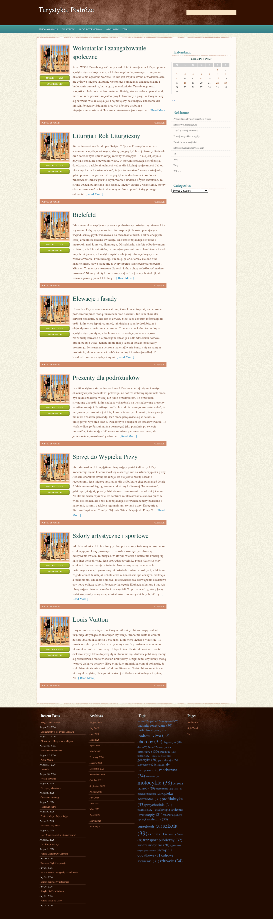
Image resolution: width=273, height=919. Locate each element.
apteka (154, 721)
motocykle (154, 782)
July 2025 (94, 797)
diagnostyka (172, 742)
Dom (152, 747)
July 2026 (94, 728)
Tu (174, 153)
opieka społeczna (149, 793)
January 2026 (96, 762)
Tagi (125, 29)
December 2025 (97, 768)
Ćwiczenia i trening (50, 797)
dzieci (162, 747)
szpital (157, 833)
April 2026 (95, 745)
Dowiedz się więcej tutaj (184, 141)
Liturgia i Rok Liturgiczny (106, 135)
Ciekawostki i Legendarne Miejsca (57, 741)
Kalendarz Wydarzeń (50, 825)
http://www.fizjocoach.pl (185, 124)
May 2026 (94, 739)
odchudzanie (164, 788)
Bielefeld (84, 214)
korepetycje (146, 764)
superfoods (149, 826)
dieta (142, 747)
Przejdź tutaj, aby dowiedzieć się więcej (192, 118)
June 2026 (94, 733)
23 (225, 82)
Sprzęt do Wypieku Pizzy (105, 456)
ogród (177, 788)
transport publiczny (162, 840)
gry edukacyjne (168, 760)
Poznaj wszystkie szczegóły (186, 136)
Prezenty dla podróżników (106, 377)
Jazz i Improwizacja (50, 844)
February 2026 (97, 757)
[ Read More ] (93, 194)
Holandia (45, 769)
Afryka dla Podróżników (52, 891)
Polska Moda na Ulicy (51, 900)
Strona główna (48, 29)
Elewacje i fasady (95, 298)
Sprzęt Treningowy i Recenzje (55, 881)
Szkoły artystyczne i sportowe (110, 535)
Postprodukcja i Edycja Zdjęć (54, 816)
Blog (175, 159)
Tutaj (175, 165)
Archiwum (112, 29)
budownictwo (153, 735)
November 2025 (97, 774)
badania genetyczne (154, 725)
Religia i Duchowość (50, 722)
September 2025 (97, 785)
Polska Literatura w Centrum (54, 853)
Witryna (177, 170)
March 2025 (95, 820)
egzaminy (167, 752)
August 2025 (96, 791)
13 (201, 78)
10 (177, 78)
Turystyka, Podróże (66, 9)
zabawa (154, 850)
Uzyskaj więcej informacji (185, 130)
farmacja (144, 755)
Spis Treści (68, 29)
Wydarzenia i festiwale (51, 750)
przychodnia (158, 804)
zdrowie (171, 861)
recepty (152, 814)
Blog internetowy (90, 29)
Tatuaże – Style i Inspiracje (53, 863)
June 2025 (94, 803)
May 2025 (94, 809)
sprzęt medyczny (152, 819)
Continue (159, 122)
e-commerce (154, 749)
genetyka (147, 759)
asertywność (169, 721)
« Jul (173, 100)
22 (217, 82)
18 (185, 82)
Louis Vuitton (90, 619)
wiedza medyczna (153, 845)
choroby (149, 741)
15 (217, 78)
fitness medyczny (161, 755)
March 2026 (95, 751)
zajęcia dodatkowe (154, 852)
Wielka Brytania (48, 778)
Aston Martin (47, 759)
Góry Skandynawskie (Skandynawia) (58, 834)
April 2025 (95, 814)
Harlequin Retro (48, 806)
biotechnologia (151, 730)
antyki (142, 721)
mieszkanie (152, 776)
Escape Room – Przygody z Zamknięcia (59, 872)
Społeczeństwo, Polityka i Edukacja (57, 731)
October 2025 (96, 780)
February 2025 (97, 826)
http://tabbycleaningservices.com (188, 147)
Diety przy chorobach (51, 787)
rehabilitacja (172, 815)
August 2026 (96, 722)
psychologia (145, 809)
